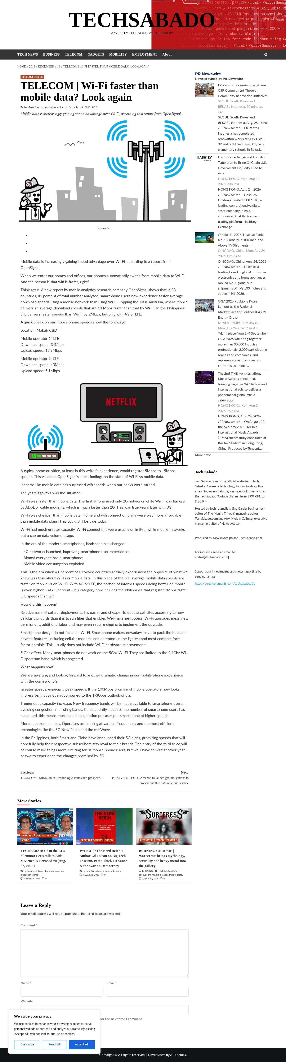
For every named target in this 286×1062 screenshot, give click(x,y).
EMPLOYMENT (144, 54)
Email (112, 983)
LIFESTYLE (146, 840)
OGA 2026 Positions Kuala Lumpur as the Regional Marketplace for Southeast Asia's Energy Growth (242, 309)
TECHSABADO (142, 19)
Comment (29, 925)
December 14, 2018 (79, 107)
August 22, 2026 (91, 875)
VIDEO (25, 840)
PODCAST (27, 835)
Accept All (81, 1044)
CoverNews (156, 1055)
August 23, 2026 (32, 878)
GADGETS (96, 54)
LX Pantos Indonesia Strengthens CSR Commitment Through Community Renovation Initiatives (243, 91)
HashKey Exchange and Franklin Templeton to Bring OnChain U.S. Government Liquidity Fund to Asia (242, 165)
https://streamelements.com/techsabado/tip (225, 583)
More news (203, 455)
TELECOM (73, 54)
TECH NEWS (27, 54)
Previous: (60, 775)
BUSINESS (51, 54)
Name (26, 983)
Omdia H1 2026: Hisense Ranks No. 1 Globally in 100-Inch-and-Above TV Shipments (241, 240)
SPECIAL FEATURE (32, 77)
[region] (54, 1032)
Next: (150, 778)
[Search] (266, 54)
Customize (27, 1044)
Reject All (54, 1044)
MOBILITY (118, 54)
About (166, 54)
